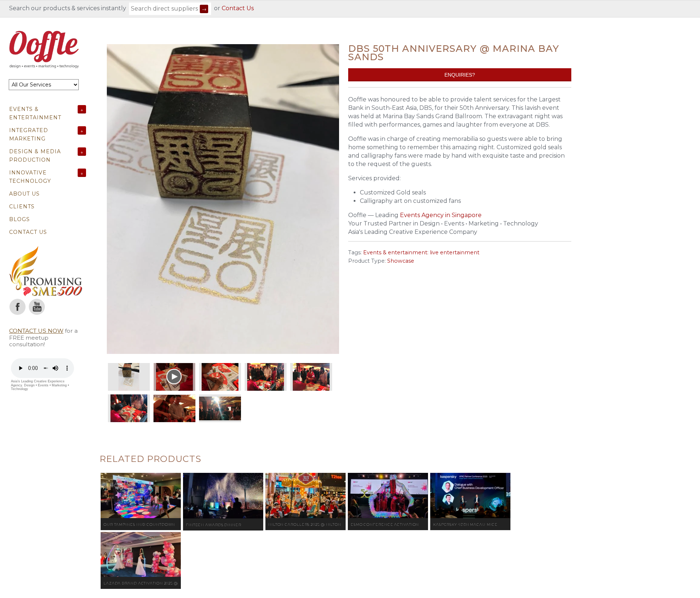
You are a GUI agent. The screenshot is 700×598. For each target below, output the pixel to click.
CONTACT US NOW (36, 330)
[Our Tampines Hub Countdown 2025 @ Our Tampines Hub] (141, 495)
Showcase (400, 261)
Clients (22, 206)
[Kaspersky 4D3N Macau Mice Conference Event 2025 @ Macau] (470, 495)
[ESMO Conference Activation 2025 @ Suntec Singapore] (388, 495)
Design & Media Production (35, 155)
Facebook (17, 307)
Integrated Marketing (28, 134)
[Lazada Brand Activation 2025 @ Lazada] (141, 554)
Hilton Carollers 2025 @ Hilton (304, 524)
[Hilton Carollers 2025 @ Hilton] (305, 495)
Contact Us (238, 8)
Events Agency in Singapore (441, 215)
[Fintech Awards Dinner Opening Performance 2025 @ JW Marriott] (223, 495)
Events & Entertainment (35, 113)
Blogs (19, 219)
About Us (24, 193)
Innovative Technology (30, 176)
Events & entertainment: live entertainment (421, 252)
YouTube (37, 307)
